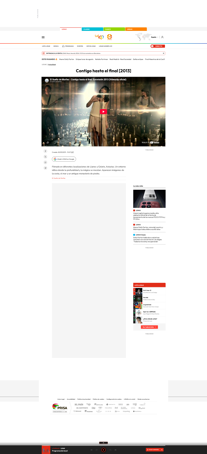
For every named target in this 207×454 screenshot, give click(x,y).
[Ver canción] (138, 291)
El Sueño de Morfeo (58, 178)
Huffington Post (81, 407)
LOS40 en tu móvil (129, 399)
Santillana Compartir (110, 404)
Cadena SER (120, 404)
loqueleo (126, 410)
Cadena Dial (116, 407)
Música (56, 46)
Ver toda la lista (148, 327)
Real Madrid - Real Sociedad (120, 59)
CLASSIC (87, 29)
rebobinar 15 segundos (96, 450)
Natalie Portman (101, 59)
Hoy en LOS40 (91, 46)
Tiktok (95, 376)
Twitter (45, 157)
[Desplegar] (103, 443)
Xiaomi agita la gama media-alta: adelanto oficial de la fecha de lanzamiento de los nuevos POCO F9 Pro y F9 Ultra (149, 216)
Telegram (45, 168)
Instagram (90, 376)
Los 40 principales (89, 404)
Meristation (137, 410)
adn (133, 404)
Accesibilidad (71, 399)
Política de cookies (98, 399)
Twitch (112, 376)
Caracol (142, 404)
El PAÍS (79, 404)
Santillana (99, 404)
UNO (93, 407)
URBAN (129, 29)
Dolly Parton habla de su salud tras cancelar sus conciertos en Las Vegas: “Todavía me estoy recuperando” (147, 239)
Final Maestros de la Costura (156, 59)
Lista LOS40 (46, 46)
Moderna (88, 410)
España (153, 37)
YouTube (99, 376)
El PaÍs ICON (108, 410)
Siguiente (115, 450)
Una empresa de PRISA (59, 406)
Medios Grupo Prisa (59, 411)
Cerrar (163, 53)
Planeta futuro (132, 407)
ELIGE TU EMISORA (154, 449)
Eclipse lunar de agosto (84, 59)
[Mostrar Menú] (45, 37)
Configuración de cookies (114, 399)
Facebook (45, 151)
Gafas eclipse (138, 59)
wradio (100, 407)
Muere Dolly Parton (66, 59)
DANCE (108, 29)
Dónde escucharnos (144, 399)
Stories (116, 376)
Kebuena (140, 407)
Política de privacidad (83, 399)
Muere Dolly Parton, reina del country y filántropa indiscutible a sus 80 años (148, 228)
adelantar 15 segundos (110, 450)
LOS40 (64, 29)
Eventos (80, 46)
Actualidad (52, 64)
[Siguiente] (164, 59)
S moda (117, 410)
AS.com (127, 404)
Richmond (77, 410)
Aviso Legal (61, 399)
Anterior (91, 450)
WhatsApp (45, 162)
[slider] (103, 445)
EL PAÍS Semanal (124, 407)
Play (103, 450)
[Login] (162, 37)
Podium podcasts (98, 410)
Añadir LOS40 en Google (65, 159)
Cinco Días (108, 407)
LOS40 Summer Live (105, 46)
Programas (69, 46)
